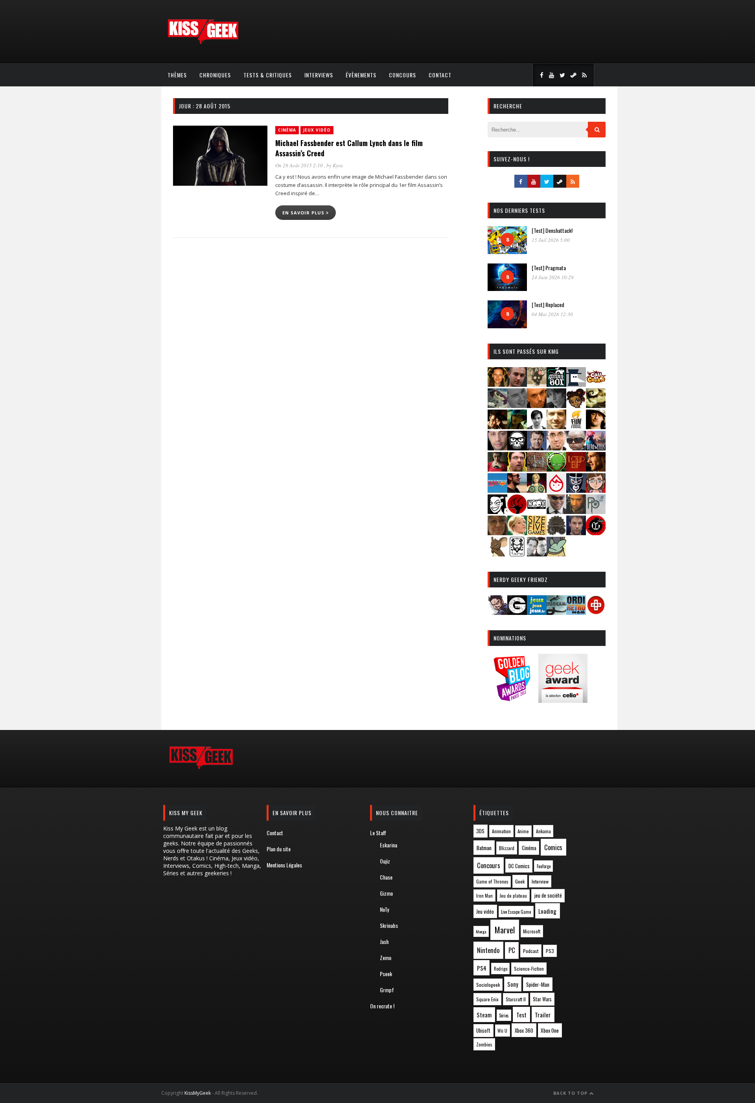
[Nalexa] (596, 490)
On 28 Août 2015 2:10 (299, 165)
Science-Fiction (529, 968)
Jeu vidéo (485, 911)
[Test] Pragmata (549, 267)
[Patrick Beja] (576, 511)
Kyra (338, 165)
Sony (512, 984)
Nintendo (488, 950)
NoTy (384, 909)
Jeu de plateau (513, 895)
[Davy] (537, 405)
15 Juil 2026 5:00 (551, 239)
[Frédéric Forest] (556, 427)
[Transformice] (497, 554)
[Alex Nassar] (517, 384)
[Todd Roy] (576, 533)
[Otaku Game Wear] (596, 612)
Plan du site (279, 849)
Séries (504, 1015)
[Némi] (497, 511)
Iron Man (484, 895)
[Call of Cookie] (596, 384)
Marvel (505, 930)
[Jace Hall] (497, 448)
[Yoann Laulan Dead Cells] (596, 448)
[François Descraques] (537, 427)
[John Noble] (537, 448)
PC (511, 950)
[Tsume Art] (517, 554)
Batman (484, 847)
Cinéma (287, 130)
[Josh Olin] (556, 448)
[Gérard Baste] (596, 427)
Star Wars (542, 999)
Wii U (502, 1030)
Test (521, 1014)
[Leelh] (537, 469)
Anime (523, 831)
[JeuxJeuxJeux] (537, 612)
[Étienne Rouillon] (497, 427)
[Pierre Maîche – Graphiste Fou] (497, 612)
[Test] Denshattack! (552, 230)
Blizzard (506, 848)
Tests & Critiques (267, 75)
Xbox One (550, 1030)
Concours (402, 75)
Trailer (543, 1014)
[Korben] (576, 448)
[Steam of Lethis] (556, 533)
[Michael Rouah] (556, 490)
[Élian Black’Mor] (596, 405)
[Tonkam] (596, 533)
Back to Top (571, 1093)
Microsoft (531, 931)
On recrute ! (382, 1006)
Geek (520, 881)
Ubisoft (483, 1030)
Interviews (318, 75)
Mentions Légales (284, 865)
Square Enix (487, 999)
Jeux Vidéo (317, 130)
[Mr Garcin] (576, 490)
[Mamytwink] (596, 469)
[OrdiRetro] (576, 612)
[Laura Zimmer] (497, 469)
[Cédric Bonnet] (517, 405)
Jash (384, 941)
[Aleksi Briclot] (497, 384)
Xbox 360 (524, 1030)
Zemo (385, 957)
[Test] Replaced (548, 304)
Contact (440, 75)
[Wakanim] (537, 554)
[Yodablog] (556, 554)
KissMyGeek (197, 1093)
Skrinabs (389, 925)
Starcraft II (516, 999)
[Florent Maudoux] (517, 427)
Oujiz (385, 861)
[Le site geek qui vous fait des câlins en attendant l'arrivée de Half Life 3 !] (203, 42)
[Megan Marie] (537, 490)
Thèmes (177, 75)
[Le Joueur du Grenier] (517, 469)
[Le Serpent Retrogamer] (556, 612)
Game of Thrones (492, 881)
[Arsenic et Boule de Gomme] (537, 384)
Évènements (361, 75)
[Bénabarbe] (576, 384)
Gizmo (386, 893)
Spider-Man (537, 984)
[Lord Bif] (576, 469)
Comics (553, 847)
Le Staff (378, 833)
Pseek (386, 973)
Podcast (531, 951)
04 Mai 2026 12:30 (552, 314)
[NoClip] (517, 511)
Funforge (544, 866)
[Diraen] (576, 405)
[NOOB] (537, 511)
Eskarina (388, 845)
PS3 (550, 951)
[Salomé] (517, 533)
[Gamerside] (517, 612)
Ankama (543, 831)
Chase (386, 877)
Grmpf (387, 990)
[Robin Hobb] (497, 533)
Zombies (484, 1044)
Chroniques (215, 75)
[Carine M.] (497, 405)
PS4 (481, 968)
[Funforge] (576, 427)
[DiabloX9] (556, 405)
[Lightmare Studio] (556, 469)
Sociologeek (488, 984)
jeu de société (548, 895)
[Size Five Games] (537, 533)
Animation (501, 831)
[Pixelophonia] (596, 511)
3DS (480, 831)
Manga (481, 931)
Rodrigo (500, 969)
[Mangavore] (497, 490)
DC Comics (519, 866)
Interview (540, 881)
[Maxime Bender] (517, 490)
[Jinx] (517, 448)
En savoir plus (304, 213)
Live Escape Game (516, 912)
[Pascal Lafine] (556, 511)
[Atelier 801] (556, 384)
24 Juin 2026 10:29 (553, 277)
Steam (484, 1015)
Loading (547, 911)
